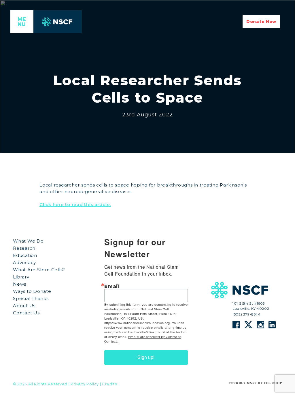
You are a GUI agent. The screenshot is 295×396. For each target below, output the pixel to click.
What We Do (28, 241)
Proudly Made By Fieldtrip (255, 382)
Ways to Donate (32, 291)
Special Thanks (31, 298)
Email (112, 286)
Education (25, 255)
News (19, 284)
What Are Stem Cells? (39, 269)
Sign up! (145, 357)
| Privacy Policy (84, 384)
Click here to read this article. (75, 204)
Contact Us (26, 313)
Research (24, 248)
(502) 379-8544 (246, 314)
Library (21, 277)
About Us (24, 305)
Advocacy (24, 262)
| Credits (108, 384)
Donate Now (261, 21)
